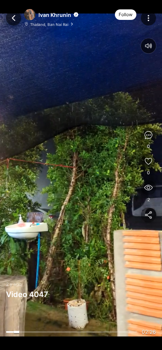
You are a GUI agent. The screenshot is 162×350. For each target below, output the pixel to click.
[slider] (71, 332)
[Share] (148, 215)
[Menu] (148, 18)
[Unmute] (148, 46)
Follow (126, 14)
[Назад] (13, 18)
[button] (75, 15)
